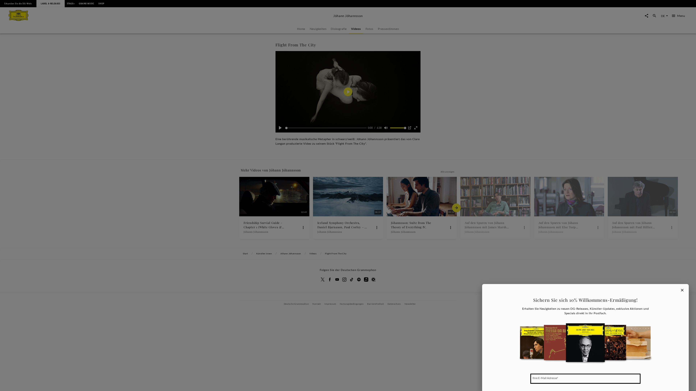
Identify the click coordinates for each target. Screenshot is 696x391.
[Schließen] (682, 290)
